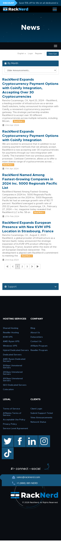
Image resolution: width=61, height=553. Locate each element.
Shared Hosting (10, 328)
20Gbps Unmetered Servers (13, 373)
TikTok (5, 448)
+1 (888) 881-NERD (27, 483)
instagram (43, 436)
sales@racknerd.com (28, 477)
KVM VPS (8, 337)
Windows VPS (10, 345)
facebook (19, 436)
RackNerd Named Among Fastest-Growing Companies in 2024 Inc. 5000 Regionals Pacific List (29, 181)
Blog (32, 328)
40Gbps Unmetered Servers (13, 379)
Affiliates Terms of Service (12, 414)
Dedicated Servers (12, 354)
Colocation (8, 389)
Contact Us (35, 341)
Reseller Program (39, 350)
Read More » (19, 121)
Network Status (38, 422)
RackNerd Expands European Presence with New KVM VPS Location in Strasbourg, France (28, 227)
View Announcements (41, 417)
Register (38, 53)
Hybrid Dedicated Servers (16, 350)
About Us (35, 332)
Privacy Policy (10, 424)
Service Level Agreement (15, 428)
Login (30, 53)
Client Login (36, 408)
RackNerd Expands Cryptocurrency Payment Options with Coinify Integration (30, 135)
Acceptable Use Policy (14, 419)
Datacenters (36, 337)
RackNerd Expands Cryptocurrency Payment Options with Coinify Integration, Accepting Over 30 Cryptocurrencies (30, 88)
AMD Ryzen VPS (11, 341)
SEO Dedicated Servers (14, 385)
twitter (5, 436)
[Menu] (54, 9)
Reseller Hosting (11, 332)
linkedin (30, 436)
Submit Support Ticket (41, 413)
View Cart (53, 54)
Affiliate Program (39, 345)
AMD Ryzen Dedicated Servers (14, 360)
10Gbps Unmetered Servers (12, 366)
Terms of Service (11, 408)
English (21, 53)
